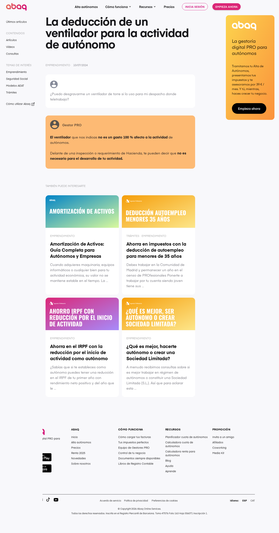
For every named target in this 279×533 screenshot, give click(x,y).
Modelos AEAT (15, 85)
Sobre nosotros (81, 463)
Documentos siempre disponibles (139, 458)
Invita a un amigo (223, 437)
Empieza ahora (226, 7)
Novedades (78, 458)
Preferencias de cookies (165, 500)
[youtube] (56, 499)
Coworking (219, 447)
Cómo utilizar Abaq (18, 104)
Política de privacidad (136, 500)
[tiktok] (48, 499)
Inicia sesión (195, 7)
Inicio (74, 437)
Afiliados (217, 442)
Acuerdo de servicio (110, 500)
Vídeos (10, 47)
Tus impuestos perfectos (133, 442)
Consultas (12, 53)
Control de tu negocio (132, 453)
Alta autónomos (86, 7)
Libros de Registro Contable (135, 463)
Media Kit (218, 453)
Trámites (11, 92)
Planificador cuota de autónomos (186, 437)
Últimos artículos (16, 22)
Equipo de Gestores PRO (134, 447)
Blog (168, 460)
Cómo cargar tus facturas (134, 437)
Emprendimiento (16, 72)
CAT (253, 500)
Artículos (11, 40)
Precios (169, 7)
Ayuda (169, 466)
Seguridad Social (17, 79)
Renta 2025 (78, 453)
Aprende (170, 471)
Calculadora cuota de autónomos (179, 444)
